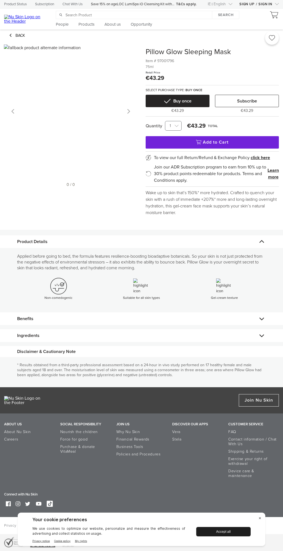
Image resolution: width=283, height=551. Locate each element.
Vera (176, 431)
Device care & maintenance (241, 473)
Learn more (273, 174)
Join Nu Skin (259, 400)
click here (260, 157)
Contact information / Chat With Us (252, 441)
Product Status (15, 4)
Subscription (44, 4)
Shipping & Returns (246, 451)
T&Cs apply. (186, 4)
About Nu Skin (17, 431)
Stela (176, 439)
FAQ (232, 431)
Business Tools (129, 446)
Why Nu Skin (128, 431)
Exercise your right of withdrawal (247, 461)
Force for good (74, 439)
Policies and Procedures (138, 454)
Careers (11, 439)
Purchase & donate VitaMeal (77, 449)
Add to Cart (216, 142)
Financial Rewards (132, 439)
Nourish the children (79, 431)
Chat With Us (72, 4)
